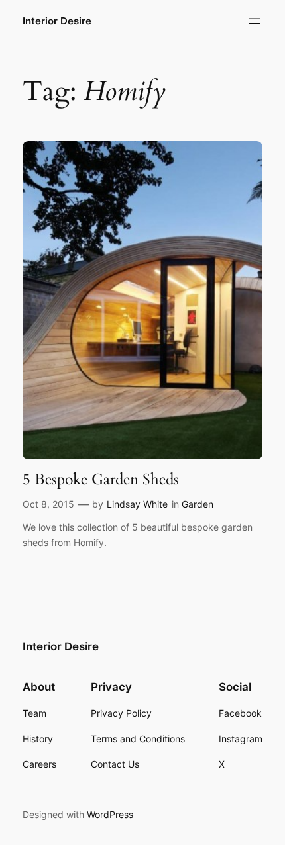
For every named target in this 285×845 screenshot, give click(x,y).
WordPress (110, 814)
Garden (197, 504)
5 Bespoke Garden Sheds (101, 479)
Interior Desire (57, 21)
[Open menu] (254, 21)
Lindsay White (137, 504)
